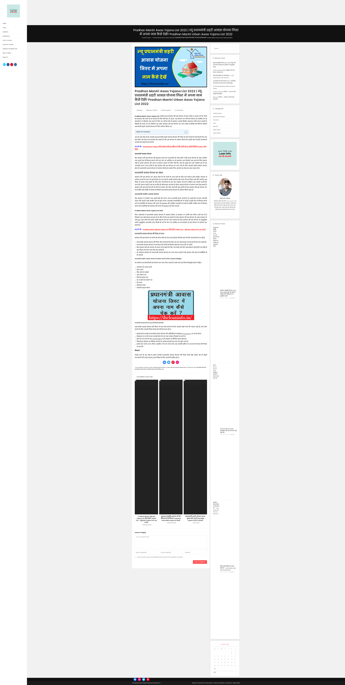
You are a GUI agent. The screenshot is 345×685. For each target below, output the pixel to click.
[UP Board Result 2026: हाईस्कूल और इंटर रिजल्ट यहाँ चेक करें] (216, 431)
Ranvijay (139, 110)
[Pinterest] (11, 64)
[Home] (140, 38)
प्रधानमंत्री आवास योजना (140, 369)
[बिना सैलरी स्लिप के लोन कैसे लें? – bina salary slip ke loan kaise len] (216, 569)
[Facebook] (8, 64)
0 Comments (179, 110)
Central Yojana (166, 110)
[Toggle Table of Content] (185, 132)
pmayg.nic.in (187, 334)
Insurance (216, 120)
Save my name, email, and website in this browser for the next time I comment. (160, 557)
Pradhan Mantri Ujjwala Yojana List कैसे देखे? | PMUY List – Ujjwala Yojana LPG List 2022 (174, 229)
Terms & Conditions (219, 683)
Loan (214, 123)
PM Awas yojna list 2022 (145, 367)
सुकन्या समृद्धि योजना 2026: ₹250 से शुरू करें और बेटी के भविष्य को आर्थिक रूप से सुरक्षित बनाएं (224, 65)
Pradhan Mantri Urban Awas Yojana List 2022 (183, 367)
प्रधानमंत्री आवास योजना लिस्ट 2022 (155, 369)
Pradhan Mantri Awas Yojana (161, 367)
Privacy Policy (209, 683)
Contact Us (229, 683)
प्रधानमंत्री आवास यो (201, 367)
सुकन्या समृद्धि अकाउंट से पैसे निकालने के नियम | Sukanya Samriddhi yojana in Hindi (171, 518)
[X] (4, 64)
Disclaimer (201, 683)
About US (194, 683)
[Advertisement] (54, 12)
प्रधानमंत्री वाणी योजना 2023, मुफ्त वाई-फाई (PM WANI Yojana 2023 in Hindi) (195, 518)
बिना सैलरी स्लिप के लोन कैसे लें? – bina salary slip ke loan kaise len (228, 568)
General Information (219, 117)
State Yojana (216, 130)
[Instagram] (15, 64)
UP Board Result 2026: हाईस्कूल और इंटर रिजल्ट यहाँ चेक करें (228, 430)
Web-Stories (217, 133)
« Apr (214, 672)
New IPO (215, 126)
